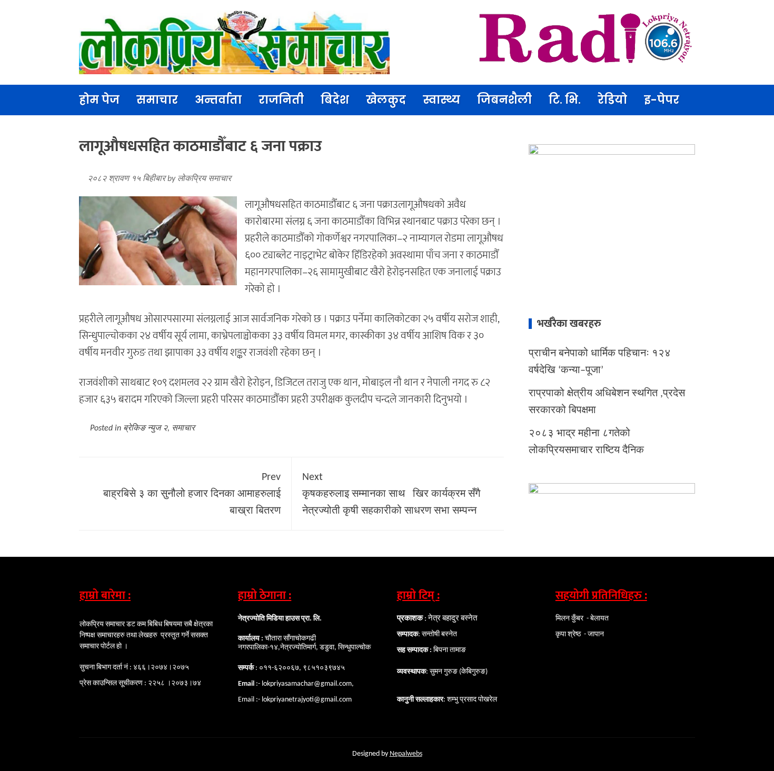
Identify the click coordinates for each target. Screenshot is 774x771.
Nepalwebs (406, 754)
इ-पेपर (661, 99)
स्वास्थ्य (441, 99)
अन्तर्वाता (218, 99)
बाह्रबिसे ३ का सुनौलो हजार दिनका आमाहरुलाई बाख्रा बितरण (192, 494)
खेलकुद (386, 99)
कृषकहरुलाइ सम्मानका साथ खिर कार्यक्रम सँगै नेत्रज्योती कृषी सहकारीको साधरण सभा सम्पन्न (391, 494)
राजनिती (281, 99)
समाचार (157, 99)
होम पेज (99, 99)
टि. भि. (565, 99)
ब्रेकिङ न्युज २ (145, 428)
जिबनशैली (504, 99)
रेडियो (612, 99)
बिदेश (335, 99)
